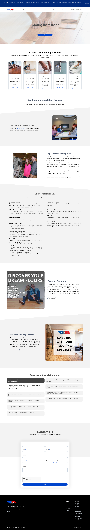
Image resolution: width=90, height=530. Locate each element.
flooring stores (20, 128)
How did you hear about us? (52, 460)
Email (46, 444)
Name (23, 444)
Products (38, 9)
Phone (24, 449)
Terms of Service (55, 474)
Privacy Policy (47, 474)
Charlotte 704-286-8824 (77, 2)
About (30, 9)
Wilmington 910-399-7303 (55, 2)
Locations (56, 9)
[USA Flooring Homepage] (10, 10)
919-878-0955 (12, 2)
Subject (24, 455)
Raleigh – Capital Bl (6, 2)
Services (47, 9)
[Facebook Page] (86, 3)
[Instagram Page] (88, 3)
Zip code (47, 449)
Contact (64, 9)
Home (25, 9)
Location (24, 460)
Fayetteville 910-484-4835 (44, 2)
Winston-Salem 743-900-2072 (66, 2)
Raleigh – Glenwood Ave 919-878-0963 (23, 2)
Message (24, 466)
